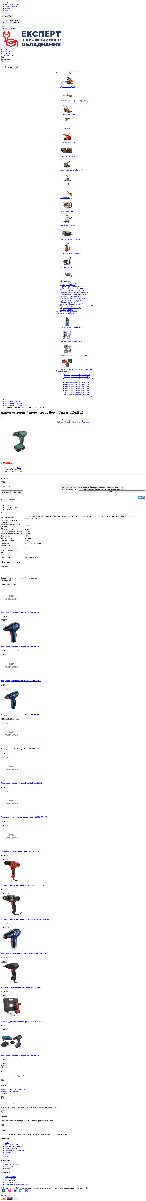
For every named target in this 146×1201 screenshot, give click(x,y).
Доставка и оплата (12, 4)
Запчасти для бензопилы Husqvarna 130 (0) (77, 377)
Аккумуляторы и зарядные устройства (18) (76, 369)
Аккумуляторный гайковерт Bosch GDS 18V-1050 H (21, 681)
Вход (3, 26)
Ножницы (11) (65, 281)
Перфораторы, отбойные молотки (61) (74, 292)
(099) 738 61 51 (6, 49)
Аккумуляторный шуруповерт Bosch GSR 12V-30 (20, 647)
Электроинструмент (78, 283)
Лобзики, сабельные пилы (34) (71, 304)
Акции (7, 8)
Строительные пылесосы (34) (71, 308)
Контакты (8, 12)
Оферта (8, 1152)
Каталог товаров (73, 71)
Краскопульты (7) (66, 310)
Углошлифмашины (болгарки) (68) (73, 298)
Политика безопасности (14, 1146)
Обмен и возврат (11, 6)
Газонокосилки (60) (67, 114)
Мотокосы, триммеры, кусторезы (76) (74, 101)
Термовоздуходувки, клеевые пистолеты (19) (76, 306)
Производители (11, 1166)
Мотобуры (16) (65, 128)
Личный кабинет (11, 1164)
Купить (4, 482)
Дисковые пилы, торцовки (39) (71, 289)
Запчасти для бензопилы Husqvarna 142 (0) (77, 384)
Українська (18, 22)
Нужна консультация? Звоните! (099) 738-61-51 (111, 489)
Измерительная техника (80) (70, 296)
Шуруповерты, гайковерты (15, 403)
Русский (16, 20)
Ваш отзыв (5, 576)
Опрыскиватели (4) (67, 225)
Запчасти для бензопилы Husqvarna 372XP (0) (78, 396)
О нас (7, 3)
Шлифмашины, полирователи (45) (73, 294)
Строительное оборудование (66, 312)
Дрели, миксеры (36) (68, 285)
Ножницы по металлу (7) (69, 302)
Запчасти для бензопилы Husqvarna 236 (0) (77, 386)
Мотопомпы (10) (66, 211)
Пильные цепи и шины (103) (71, 341)
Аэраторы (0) (65, 184)
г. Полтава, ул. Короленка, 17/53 (16, 1184)
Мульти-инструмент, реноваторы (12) (74, 290)
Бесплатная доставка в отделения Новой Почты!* (107, 487)
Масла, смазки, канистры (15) (71, 327)
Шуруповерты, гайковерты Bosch (17, 405)
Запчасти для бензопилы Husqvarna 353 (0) (77, 392)
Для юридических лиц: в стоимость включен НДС (78, 489)
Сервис (64, 371)
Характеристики (11, 507)
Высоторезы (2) (66, 198)
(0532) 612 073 (6, 53)
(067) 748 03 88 (6, 51)
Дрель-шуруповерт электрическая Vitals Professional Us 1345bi (25, 919)
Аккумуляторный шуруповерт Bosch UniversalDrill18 (21, 783)
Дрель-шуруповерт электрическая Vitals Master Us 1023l (22, 885)
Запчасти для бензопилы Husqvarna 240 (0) (77, 388)
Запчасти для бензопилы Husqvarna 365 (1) (77, 394)
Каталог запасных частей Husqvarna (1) (74, 373)
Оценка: (4, 578)
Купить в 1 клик (67, 485)
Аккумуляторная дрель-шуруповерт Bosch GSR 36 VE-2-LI (24, 817)
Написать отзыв (9, 499)
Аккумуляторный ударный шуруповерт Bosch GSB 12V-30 (23, 953)
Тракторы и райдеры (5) (69, 156)
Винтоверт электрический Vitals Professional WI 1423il (21, 987)
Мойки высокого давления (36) (71, 253)
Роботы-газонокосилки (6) (70, 239)
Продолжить (6, 580)
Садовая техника (75, 73)
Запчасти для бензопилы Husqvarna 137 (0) (77, 382)
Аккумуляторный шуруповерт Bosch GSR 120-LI (20, 715)
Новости (8, 10)
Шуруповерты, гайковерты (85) (71, 287)
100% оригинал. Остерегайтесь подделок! (75, 487)
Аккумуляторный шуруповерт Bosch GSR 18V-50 (20, 1056)
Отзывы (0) (9, 509)
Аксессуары (69, 313)
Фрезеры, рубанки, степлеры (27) (72, 300)
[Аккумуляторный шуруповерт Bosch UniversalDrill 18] (19, 460)
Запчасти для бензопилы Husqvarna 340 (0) (77, 390)
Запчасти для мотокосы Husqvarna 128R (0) (77, 375)
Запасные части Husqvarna (14, 1150)
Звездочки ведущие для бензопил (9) (73, 355)
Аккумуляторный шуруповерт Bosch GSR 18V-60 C (21, 612)
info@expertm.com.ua (12, 1182)
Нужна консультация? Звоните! (12, 492)
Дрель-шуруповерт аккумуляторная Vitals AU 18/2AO (21, 1022)
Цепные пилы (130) (67, 87)
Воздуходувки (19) (67, 267)
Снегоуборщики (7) (67, 142)
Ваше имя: (4, 566)
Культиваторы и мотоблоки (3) (71, 170)
